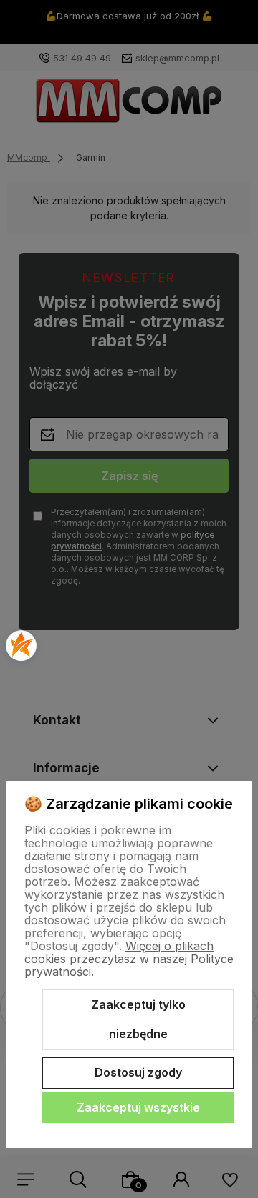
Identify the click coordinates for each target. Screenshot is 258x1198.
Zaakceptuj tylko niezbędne (138, 1019)
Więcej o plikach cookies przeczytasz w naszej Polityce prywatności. (129, 959)
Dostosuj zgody (138, 1072)
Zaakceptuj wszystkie (138, 1107)
